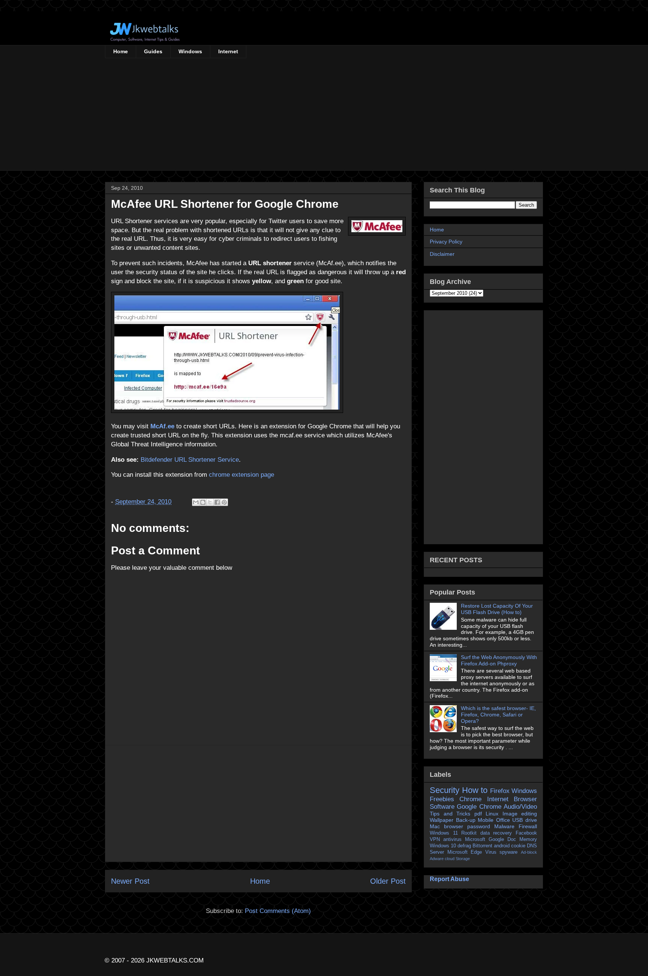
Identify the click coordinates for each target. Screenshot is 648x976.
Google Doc (502, 839)
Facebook (526, 833)
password (478, 826)
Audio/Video (520, 806)
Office (503, 820)
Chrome (470, 799)
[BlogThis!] (203, 502)
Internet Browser (512, 799)
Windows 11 (444, 833)
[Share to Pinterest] (224, 502)
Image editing (519, 814)
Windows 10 (443, 845)
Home (120, 51)
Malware (504, 826)
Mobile (486, 820)
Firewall (528, 826)
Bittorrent (482, 845)
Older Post (388, 881)
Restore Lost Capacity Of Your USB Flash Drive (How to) (497, 609)
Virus (490, 852)
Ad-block (529, 852)
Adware (437, 858)
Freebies (442, 799)
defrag (464, 845)
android (502, 845)
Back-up (466, 820)
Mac (435, 826)
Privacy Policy (446, 242)
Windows (190, 51)
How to (475, 790)
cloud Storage (457, 858)
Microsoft (475, 839)
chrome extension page (241, 474)
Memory (528, 839)
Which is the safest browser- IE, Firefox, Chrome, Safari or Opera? (498, 714)
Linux (492, 814)
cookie (518, 845)
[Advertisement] (324, 114)
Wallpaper (441, 820)
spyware (509, 852)
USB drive (524, 820)
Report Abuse (449, 878)
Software (442, 806)
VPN (435, 839)
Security (444, 790)
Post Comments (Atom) (278, 910)
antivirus (452, 839)
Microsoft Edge (464, 852)
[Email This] (196, 502)
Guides (153, 51)
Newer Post (130, 881)
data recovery (496, 833)
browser (453, 826)
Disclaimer (442, 254)
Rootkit (469, 833)
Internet (228, 51)
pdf (478, 814)
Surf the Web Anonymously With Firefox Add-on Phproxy (499, 660)
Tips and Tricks (450, 814)
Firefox (500, 790)
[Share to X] (210, 502)
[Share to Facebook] (217, 502)
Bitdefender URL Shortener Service (190, 459)
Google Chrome (479, 806)
